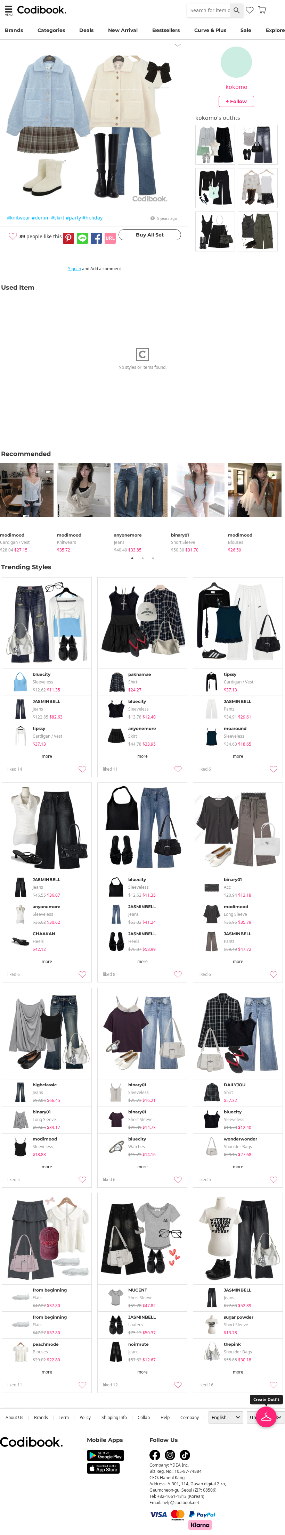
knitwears (66, 542)
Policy (85, 1417)
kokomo (236, 87)
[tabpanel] (28, 506)
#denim (41, 217)
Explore (275, 30)
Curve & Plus (210, 30)
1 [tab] (132, 558)
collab (144, 1417)
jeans (119, 542)
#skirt (57, 217)
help (165, 1417)
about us (14, 1417)
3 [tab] (152, 558)
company (189, 1417)
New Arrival (123, 30)
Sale (246, 30)
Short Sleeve (183, 542)
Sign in (74, 269)
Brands (14, 30)
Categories (51, 30)
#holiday (92, 217)
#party (73, 217)
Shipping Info (114, 1417)
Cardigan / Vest (15, 542)
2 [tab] (142, 558)
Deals (86, 30)
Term (64, 1417)
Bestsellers (166, 30)
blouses (235, 542)
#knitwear (18, 217)
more (47, 756)
